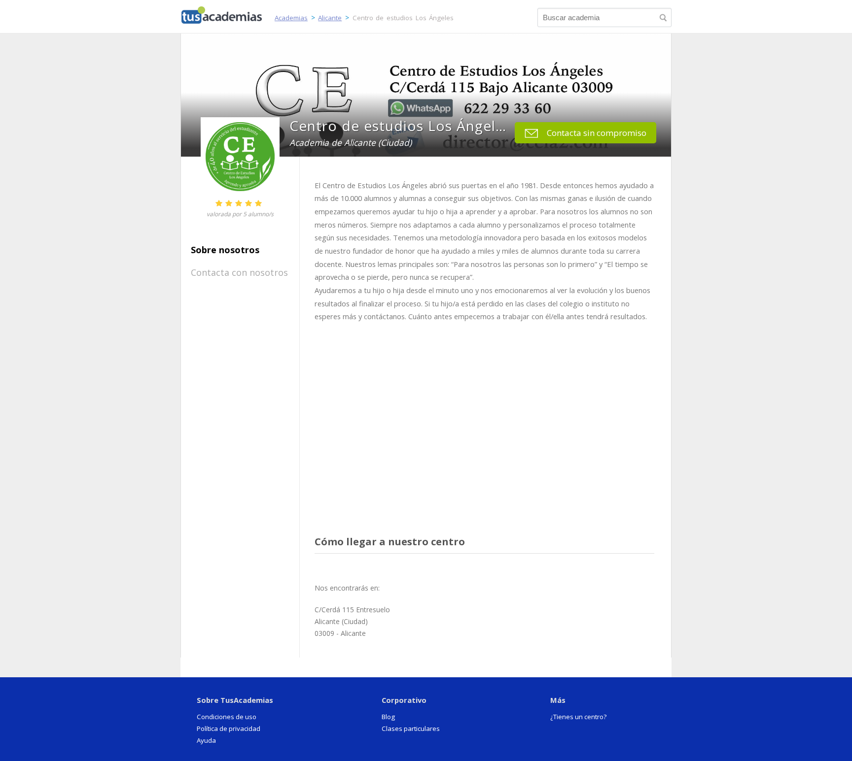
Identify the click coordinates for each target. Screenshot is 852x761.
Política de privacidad (228, 728)
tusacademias (228, 12)
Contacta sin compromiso (596, 132)
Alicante (330, 17)
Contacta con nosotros (239, 272)
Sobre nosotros (225, 250)
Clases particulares (411, 728)
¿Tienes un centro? (578, 716)
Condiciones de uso (226, 716)
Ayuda (206, 740)
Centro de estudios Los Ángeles (403, 17)
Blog (388, 716)
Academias (291, 17)
